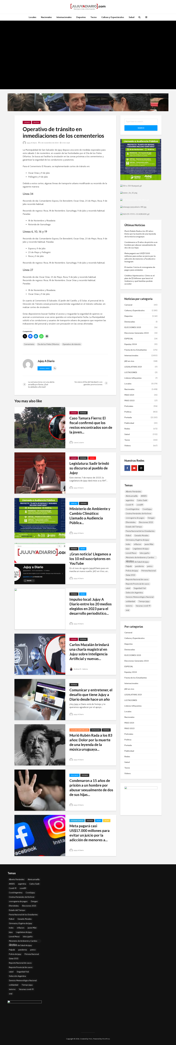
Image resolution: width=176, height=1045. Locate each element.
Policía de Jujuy (132, 570)
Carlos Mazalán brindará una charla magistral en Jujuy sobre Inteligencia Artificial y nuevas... (89, 651)
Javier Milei (149, 544)
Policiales (74, 775)
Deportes (81, 17)
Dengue (151, 518)
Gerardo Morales (141, 535)
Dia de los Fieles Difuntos (48, 344)
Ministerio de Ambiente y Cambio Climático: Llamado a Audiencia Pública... (89, 516)
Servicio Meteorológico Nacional (139, 597)
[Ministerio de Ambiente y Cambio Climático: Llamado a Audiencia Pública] (39, 518)
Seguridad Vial (140, 588)
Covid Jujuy (147, 509)
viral (127, 610)
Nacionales (46, 17)
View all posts (45, 368)
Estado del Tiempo (134, 526)
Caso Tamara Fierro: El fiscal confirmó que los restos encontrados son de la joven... (90, 425)
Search (141, 128)
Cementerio (29, 344)
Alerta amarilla (132, 496)
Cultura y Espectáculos (112, 17)
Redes (83, 549)
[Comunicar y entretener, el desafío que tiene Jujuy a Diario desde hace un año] (39, 699)
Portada (83, 413)
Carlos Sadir (142, 500)
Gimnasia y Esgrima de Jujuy (137, 540)
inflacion (137, 544)
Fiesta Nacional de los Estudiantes (140, 531)
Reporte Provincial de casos (137, 584)
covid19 (140, 504)
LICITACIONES (130, 372)
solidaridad (130, 601)
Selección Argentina (134, 592)
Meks (90, 1039)
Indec (128, 544)
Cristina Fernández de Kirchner (138, 513)
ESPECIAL (74, 503)
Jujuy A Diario (32, 143)
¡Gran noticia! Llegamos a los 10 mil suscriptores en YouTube (90, 559)
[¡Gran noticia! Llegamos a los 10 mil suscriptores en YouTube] (39, 563)
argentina (130, 500)
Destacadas (96, 730)
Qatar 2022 (130, 575)
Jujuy (128, 548)
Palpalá (129, 566)
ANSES (144, 496)
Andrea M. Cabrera (80, 669)
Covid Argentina (132, 509)
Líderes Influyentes (133, 378)
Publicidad (129, 423)
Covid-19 (129, 504)
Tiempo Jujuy (143, 601)
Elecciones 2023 (146, 522)
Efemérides (131, 522)
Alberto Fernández (133, 491)
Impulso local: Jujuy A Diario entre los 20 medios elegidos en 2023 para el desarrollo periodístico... (90, 606)
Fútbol (128, 535)
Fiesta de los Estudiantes (135, 350)
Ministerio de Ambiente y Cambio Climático (140, 557)
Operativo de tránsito (72, 344)
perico (149, 566)
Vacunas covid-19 (143, 606)
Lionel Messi (131, 553)
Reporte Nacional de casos (137, 579)
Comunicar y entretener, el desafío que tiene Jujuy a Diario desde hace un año (90, 694)
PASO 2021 (129, 395)
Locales (32, 17)
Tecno (93, 17)
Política (36, 122)
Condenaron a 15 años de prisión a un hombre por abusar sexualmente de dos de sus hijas (140, 245)
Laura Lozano (78, 442)
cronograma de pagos (135, 518)
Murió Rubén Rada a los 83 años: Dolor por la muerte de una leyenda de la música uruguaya (140, 234)
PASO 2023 (129, 400)
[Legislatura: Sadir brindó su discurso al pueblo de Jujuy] (39, 472)
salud (128, 588)
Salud (131, 17)
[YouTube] (134, 468)
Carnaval (128, 305)
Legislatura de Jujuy (141, 548)
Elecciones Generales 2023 (136, 333)
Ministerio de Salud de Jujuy (137, 562)
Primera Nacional (148, 570)
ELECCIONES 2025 (132, 327)
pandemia (139, 566)
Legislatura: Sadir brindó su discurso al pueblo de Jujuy (89, 468)
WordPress (106, 1039)
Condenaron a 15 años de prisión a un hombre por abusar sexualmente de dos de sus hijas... (91, 787)
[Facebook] (127, 468)
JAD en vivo (129, 361)
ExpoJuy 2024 (130, 344)
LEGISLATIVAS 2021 (133, 366)
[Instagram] (141, 468)
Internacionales (64, 17)
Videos (92, 458)
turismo (129, 606)
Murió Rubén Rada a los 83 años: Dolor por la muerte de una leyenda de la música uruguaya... (90, 742)
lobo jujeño (144, 553)
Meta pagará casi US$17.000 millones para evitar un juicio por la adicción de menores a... (89, 833)
